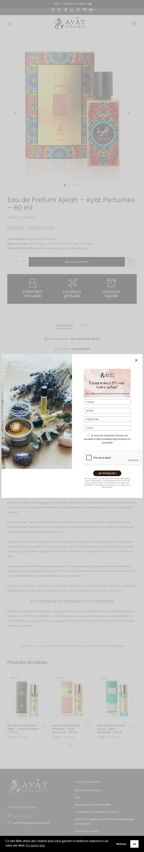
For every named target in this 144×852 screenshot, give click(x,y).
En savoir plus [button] (35, 845)
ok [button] (134, 843)
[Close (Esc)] (136, 360)
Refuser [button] (121, 843)
